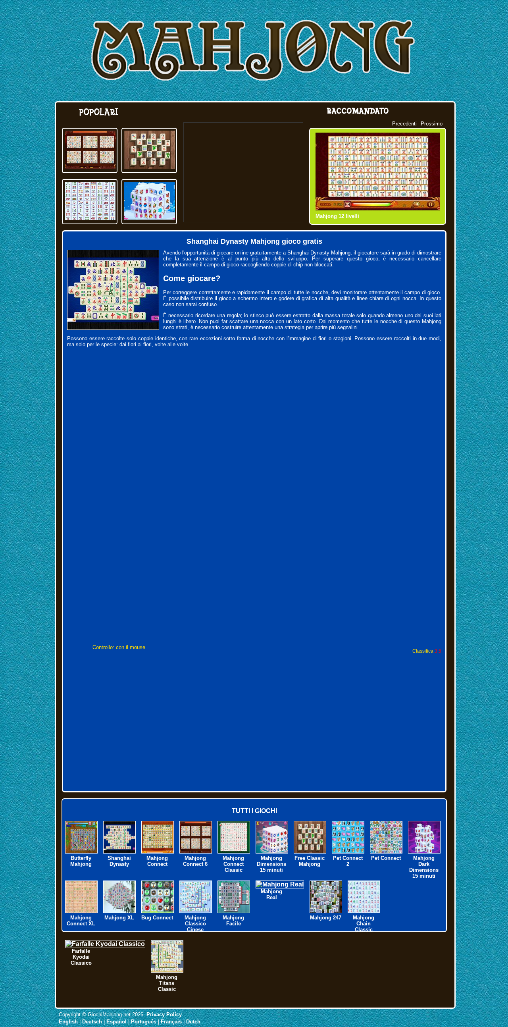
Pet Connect (386, 858)
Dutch (193, 1022)
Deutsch (92, 1022)
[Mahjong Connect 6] (90, 166)
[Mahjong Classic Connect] (90, 217)
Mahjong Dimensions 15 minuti (271, 864)
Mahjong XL (119, 918)
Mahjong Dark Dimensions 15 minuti (424, 867)
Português (143, 1022)
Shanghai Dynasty (119, 861)
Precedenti (404, 124)
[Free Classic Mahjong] (149, 166)
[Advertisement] (243, 172)
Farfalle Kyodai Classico (81, 957)
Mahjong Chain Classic (363, 924)
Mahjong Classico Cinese (195, 924)
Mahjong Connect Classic (233, 864)
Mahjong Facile (233, 921)
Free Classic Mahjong (309, 861)
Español (116, 1022)
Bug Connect (157, 918)
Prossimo (432, 124)
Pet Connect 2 (348, 861)
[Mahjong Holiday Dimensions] (149, 217)
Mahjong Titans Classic (166, 983)
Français (171, 1022)
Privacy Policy (164, 1014)
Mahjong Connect (157, 861)
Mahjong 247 (325, 918)
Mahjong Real (271, 894)
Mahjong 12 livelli (337, 216)
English (68, 1022)
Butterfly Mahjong (81, 861)
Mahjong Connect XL (81, 921)
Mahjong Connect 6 (195, 861)
